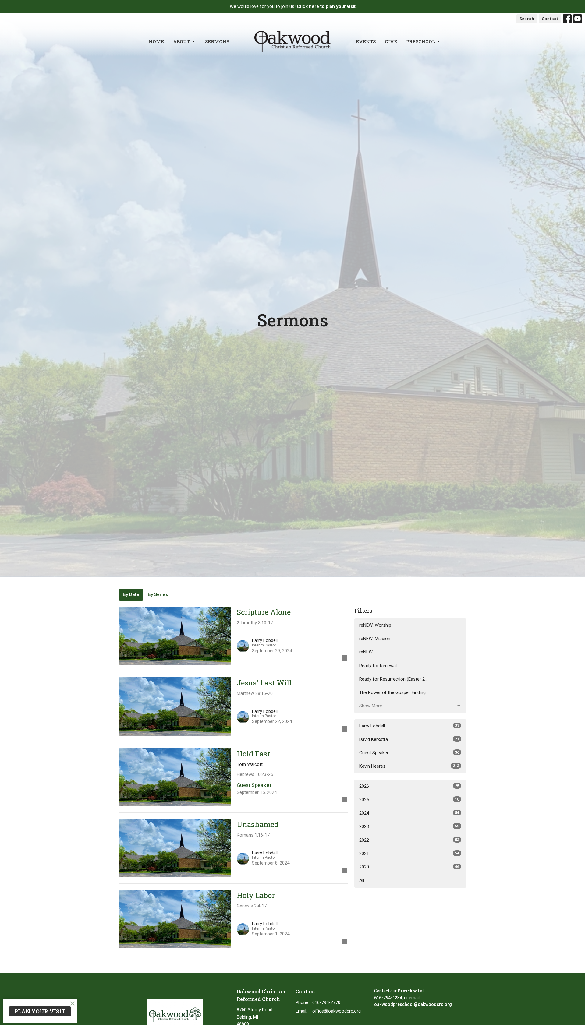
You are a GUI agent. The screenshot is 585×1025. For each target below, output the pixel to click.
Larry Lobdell (409, 726)
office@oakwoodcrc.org (336, 1011)
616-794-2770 (326, 1002)
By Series (158, 594)
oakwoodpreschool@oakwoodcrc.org (413, 1004)
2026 (409, 786)
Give (391, 41)
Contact (550, 18)
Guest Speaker (409, 753)
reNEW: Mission (374, 638)
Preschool (420, 41)
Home (156, 41)
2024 (409, 813)
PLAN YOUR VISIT (40, 1011)
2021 (409, 853)
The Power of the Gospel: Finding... (393, 692)
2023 (409, 826)
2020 (409, 867)
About (181, 41)
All (361, 880)
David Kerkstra (409, 739)
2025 (409, 799)
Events (366, 41)
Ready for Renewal (378, 665)
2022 (409, 840)
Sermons (217, 41)
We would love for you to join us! (293, 6)
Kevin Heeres (409, 766)
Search (526, 18)
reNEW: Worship (375, 625)
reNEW (366, 652)
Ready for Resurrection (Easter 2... (393, 679)
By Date (131, 594)
